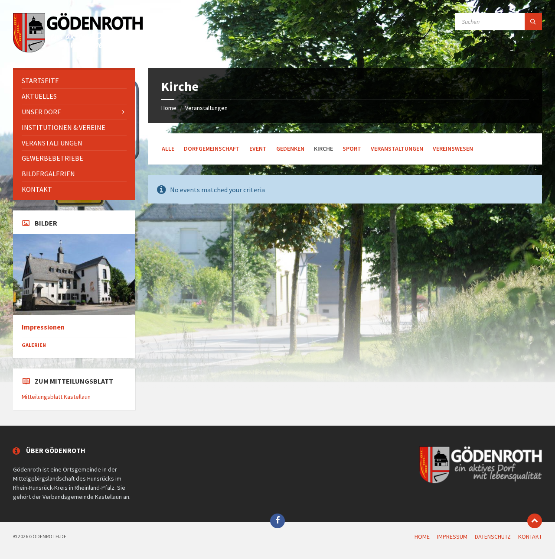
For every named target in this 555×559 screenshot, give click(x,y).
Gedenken (290, 148)
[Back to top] (534, 521)
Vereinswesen (453, 148)
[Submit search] (533, 21)
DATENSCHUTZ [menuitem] (493, 536)
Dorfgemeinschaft (212, 148)
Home (168, 108)
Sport (352, 148)
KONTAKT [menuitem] (530, 536)
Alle (168, 148)
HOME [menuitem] (422, 536)
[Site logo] (78, 51)
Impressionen (43, 327)
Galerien (34, 345)
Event (258, 148)
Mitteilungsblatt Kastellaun (56, 397)
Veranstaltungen (206, 108)
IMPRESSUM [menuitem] (452, 536)
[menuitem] (74, 80)
